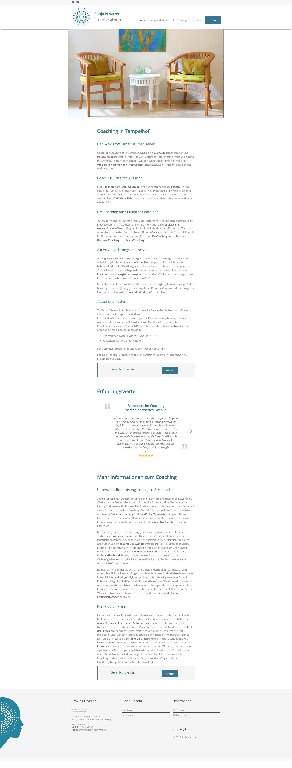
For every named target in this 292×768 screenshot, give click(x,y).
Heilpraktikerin (159, 20)
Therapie (140, 20)
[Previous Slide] (100, 425)
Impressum (178, 698)
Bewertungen (180, 20)
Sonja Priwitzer (107, 13)
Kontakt (213, 20)
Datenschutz (179, 703)
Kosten (197, 20)
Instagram (127, 703)
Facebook (127, 698)
